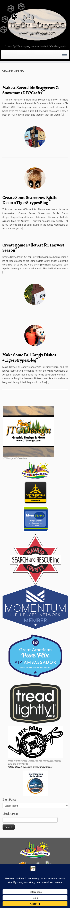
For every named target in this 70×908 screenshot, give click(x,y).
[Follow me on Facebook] (5, 55)
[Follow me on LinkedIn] (10, 55)
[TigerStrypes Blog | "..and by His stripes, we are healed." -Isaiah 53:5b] (35, 23)
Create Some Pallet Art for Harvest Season (33, 247)
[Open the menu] (64, 54)
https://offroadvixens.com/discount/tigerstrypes (30, 767)
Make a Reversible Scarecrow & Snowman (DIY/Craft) (30, 90)
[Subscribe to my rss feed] (2, 55)
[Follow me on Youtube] (8, 55)
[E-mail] (3, 55)
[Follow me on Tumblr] (7, 55)
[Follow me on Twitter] (4, 55)
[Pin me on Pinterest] (9, 55)
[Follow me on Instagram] (6, 55)
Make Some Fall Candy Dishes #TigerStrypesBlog (29, 357)
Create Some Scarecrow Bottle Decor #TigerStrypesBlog (29, 200)
